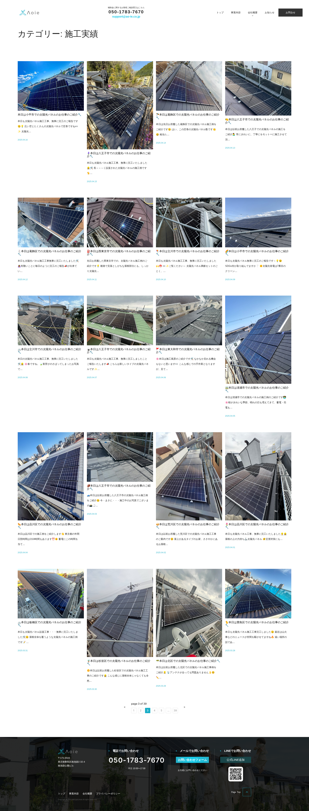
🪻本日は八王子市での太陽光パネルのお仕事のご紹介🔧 (118, 155)
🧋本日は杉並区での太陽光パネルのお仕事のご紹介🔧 (118, 662)
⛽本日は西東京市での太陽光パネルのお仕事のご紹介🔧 (118, 253)
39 (175, 710)
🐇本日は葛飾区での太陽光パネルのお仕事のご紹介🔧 (49, 253)
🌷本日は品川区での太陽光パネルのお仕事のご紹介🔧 (257, 526)
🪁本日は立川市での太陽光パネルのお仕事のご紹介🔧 (188, 253)
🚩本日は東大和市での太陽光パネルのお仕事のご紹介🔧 (188, 351)
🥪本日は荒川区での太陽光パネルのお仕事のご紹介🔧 (188, 526)
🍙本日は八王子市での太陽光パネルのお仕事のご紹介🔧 (118, 351)
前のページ (124, 707)
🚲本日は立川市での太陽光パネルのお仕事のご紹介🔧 (49, 351)
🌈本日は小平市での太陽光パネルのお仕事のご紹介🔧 (257, 253)
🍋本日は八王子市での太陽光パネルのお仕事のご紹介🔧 (257, 121)
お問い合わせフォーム (192, 759)
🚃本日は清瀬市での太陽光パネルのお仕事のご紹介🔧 (257, 389)
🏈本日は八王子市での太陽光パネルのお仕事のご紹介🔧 (118, 487)
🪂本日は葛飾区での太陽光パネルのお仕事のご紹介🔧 (188, 116)
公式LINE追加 (236, 759)
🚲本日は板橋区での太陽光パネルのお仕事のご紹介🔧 (49, 624)
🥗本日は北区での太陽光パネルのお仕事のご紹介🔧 (188, 660)
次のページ (184, 707)
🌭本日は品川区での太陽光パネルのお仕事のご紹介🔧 (49, 526)
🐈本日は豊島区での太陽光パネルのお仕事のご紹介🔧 (257, 624)
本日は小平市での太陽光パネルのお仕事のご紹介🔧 (49, 114)
